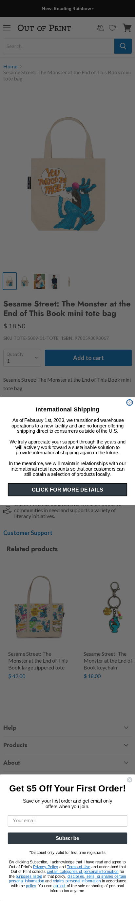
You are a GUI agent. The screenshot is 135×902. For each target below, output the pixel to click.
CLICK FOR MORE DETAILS (67, 489)
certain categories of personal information (83, 871)
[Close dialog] (129, 402)
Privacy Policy (45, 867)
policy (31, 886)
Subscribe (67, 838)
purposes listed (29, 876)
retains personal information (77, 881)
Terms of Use (78, 867)
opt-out (59, 886)
